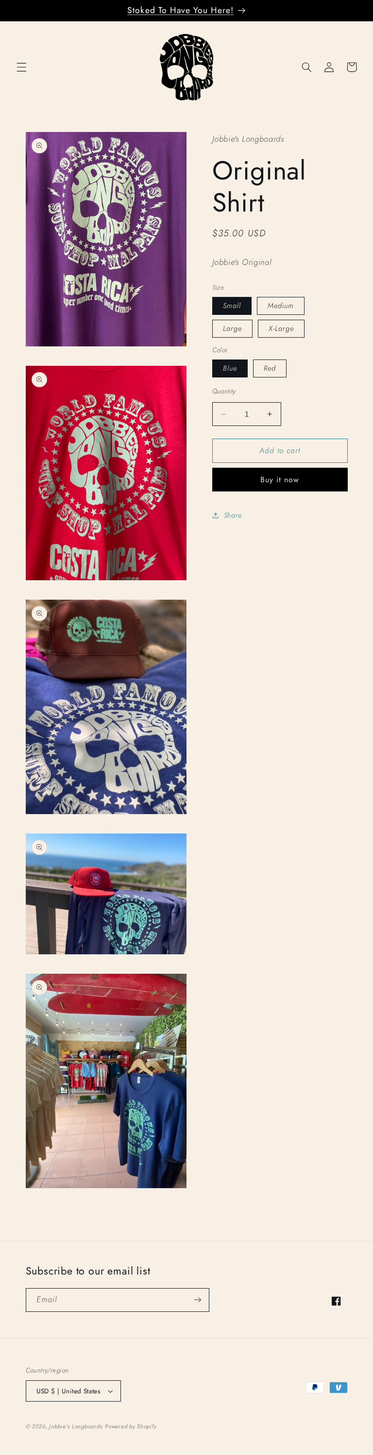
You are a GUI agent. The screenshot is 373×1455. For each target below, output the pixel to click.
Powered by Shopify (130, 1426)
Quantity (224, 391)
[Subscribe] (197, 1300)
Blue (230, 368)
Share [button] (233, 515)
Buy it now (280, 479)
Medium (281, 305)
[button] (21, 67)
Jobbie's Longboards (75, 1426)
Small (232, 305)
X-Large (281, 328)
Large (232, 328)
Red (270, 368)
